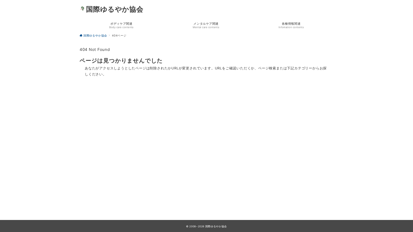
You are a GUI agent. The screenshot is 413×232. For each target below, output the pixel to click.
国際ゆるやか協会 (114, 9)
